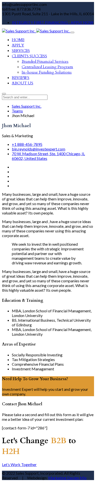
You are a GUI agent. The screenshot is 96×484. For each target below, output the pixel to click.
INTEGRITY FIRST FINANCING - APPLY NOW (52, 22)
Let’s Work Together (19, 464)
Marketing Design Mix (67, 477)
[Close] (4, 93)
